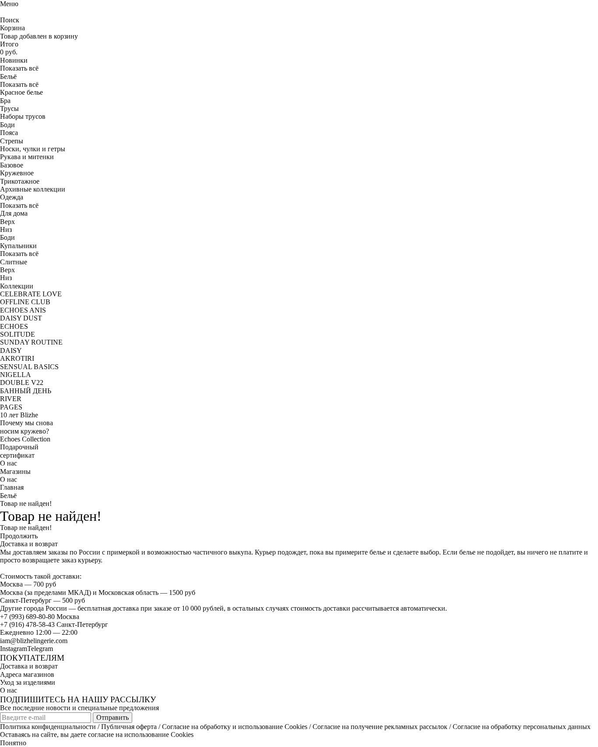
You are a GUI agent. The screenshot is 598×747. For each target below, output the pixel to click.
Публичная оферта (129, 726)
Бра (5, 100)
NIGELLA (15, 374)
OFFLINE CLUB (25, 302)
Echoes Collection (25, 439)
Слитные (13, 262)
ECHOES (14, 326)
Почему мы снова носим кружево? (26, 426)
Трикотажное (19, 181)
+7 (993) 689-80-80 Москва (39, 616)
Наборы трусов (23, 116)
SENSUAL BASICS (29, 366)
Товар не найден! (26, 503)
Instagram (13, 648)
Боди (7, 124)
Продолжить (19, 536)
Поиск (9, 20)
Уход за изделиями (27, 682)
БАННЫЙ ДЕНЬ (25, 391)
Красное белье (21, 92)
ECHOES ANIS (23, 310)
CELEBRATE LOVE (31, 294)
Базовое (11, 165)
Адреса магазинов (27, 674)
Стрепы (11, 141)
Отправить (112, 717)
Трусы (9, 108)
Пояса (9, 132)
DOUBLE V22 (21, 382)
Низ (6, 229)
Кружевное (17, 173)
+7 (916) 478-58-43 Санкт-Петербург (54, 624)
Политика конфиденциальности (48, 726)
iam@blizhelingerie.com (33, 640)
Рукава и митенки (27, 156)
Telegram (40, 648)
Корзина (12, 28)
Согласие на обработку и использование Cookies (234, 726)
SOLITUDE (17, 334)
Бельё (8, 495)
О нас (8, 463)
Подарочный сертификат (19, 451)
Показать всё (19, 68)
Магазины (15, 471)
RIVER (10, 398)
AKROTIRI (17, 358)
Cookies (182, 734)
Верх (7, 221)
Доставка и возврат (29, 666)
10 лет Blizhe (19, 415)
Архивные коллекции (32, 189)
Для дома (14, 213)
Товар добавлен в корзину (39, 36)
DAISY (11, 350)
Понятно (13, 743)
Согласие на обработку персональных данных (522, 726)
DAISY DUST (21, 318)
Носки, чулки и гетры (32, 149)
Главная (12, 487)
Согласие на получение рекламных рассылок (380, 726)
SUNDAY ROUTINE (31, 342)
